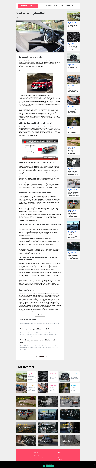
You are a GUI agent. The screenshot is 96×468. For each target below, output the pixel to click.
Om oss (55, 5)
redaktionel (61, 17)
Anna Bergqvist (71, 128)
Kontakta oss (69, 5)
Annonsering (48, 5)
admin (69, 23)
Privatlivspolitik (50, 466)
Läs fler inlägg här (40, 356)
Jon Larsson (29, 17)
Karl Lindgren (71, 232)
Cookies (61, 5)
